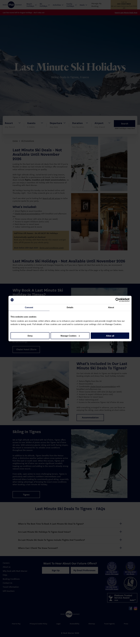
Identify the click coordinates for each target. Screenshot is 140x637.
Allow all (110, 335)
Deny (30, 335)
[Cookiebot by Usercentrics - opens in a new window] (117, 300)
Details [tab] (70, 307)
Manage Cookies (68, 335)
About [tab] (111, 307)
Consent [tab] (29, 307)
